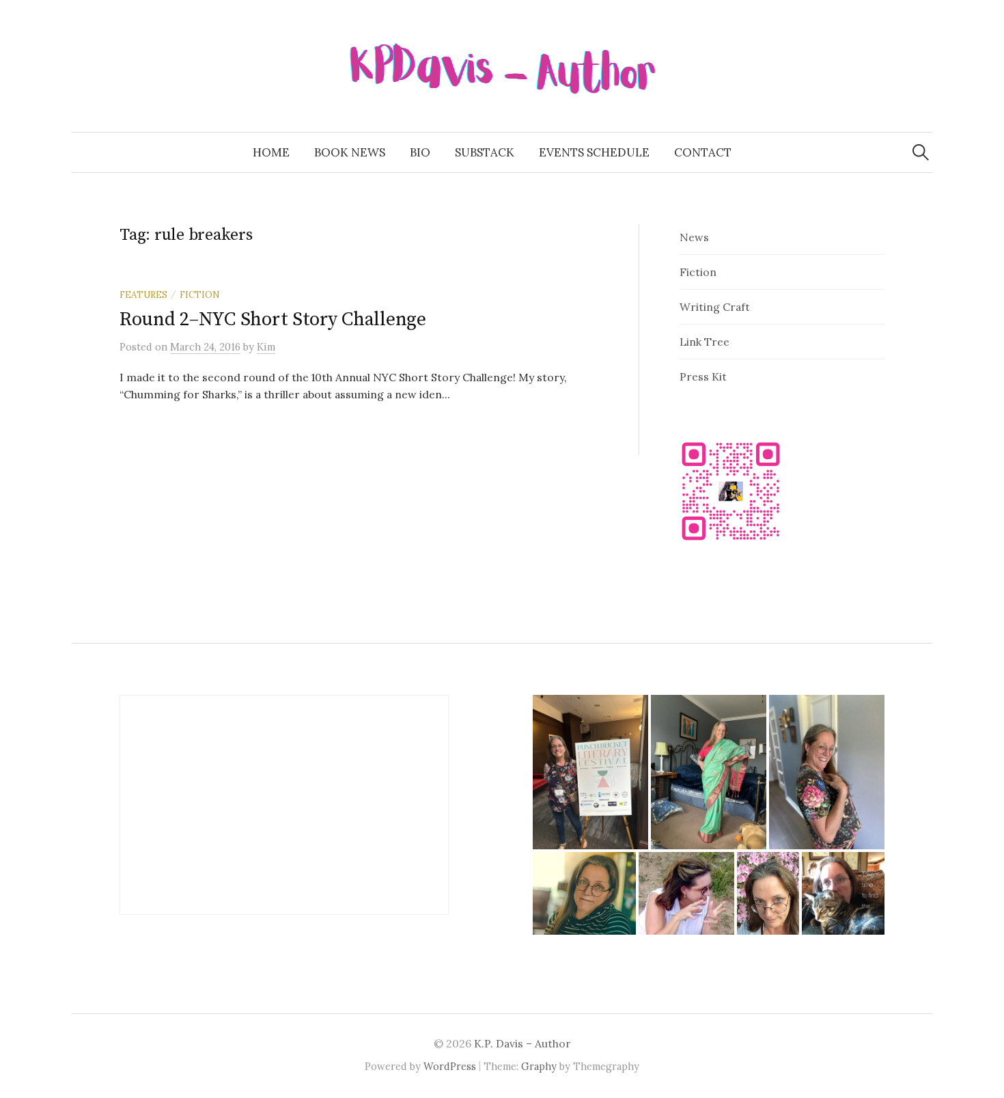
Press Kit (703, 376)
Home (271, 152)
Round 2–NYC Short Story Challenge (273, 319)
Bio (420, 152)
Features (143, 294)
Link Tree (704, 341)
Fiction (200, 294)
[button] (590, 772)
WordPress (449, 1066)
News (694, 237)
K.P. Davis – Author (522, 1043)
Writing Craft (715, 307)
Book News (349, 152)
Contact (702, 152)
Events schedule (594, 152)
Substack (484, 152)
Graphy (539, 1066)
